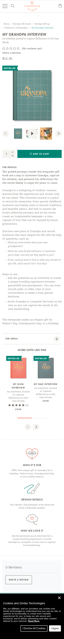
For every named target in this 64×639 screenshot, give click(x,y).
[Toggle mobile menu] (5, 6)
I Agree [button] (55, 628)
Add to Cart (40, 153)
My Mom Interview (18, 386)
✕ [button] (59, 597)
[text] (10, 49)
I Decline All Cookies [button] (34, 628)
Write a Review (11, 53)
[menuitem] (60, 6)
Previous (8, 134)
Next (60, 134)
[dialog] (32, 616)
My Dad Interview (45, 384)
